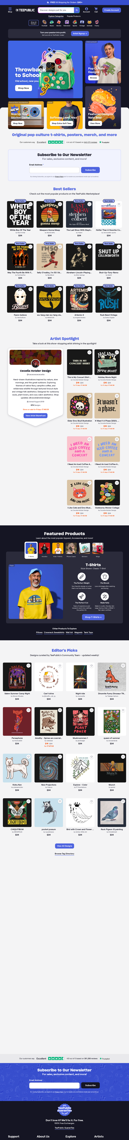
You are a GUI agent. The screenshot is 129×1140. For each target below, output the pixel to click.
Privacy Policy (59, 176)
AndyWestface (23, 102)
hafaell (50, 102)
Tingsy (12, 565)
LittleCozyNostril (91, 42)
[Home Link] (25, 10)
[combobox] (56, 10)
